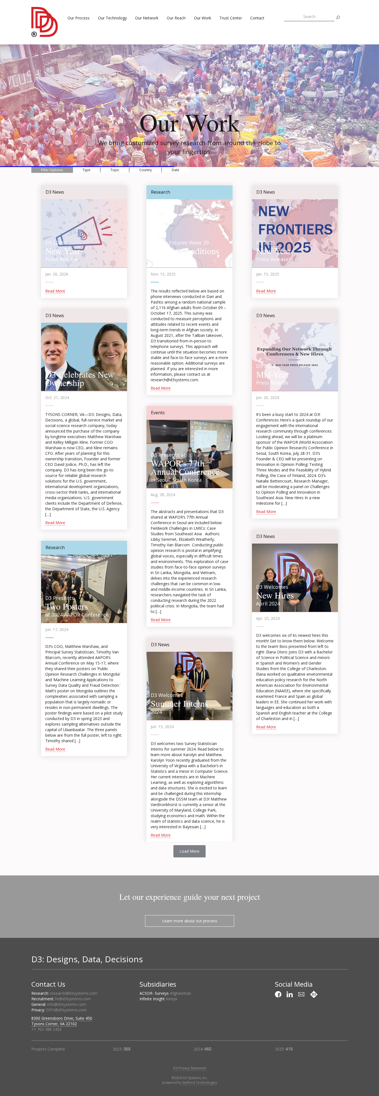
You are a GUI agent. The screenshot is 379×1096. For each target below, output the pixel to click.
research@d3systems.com (73, 993)
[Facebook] (279, 994)
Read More (55, 291)
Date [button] (175, 170)
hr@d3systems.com (73, 998)
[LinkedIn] (290, 994)
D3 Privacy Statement (189, 1068)
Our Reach (176, 18)
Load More (189, 851)
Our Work (202, 18)
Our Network (146, 18)
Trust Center (230, 18)
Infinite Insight (158, 998)
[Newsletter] (302, 994)
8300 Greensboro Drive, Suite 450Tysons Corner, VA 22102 (61, 1021)
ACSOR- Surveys (165, 993)
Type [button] (86, 170)
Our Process (78, 18)
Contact (257, 18)
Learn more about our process (189, 920)
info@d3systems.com (66, 1004)
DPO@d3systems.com (66, 1009)
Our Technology (112, 18)
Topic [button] (114, 170)
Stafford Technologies (199, 1082)
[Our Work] (314, 994)
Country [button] (145, 170)
